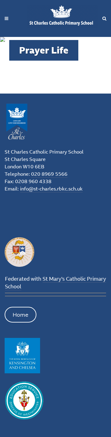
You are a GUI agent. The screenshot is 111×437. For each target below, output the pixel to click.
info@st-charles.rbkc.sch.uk (51, 188)
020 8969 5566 (49, 173)
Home (20, 314)
